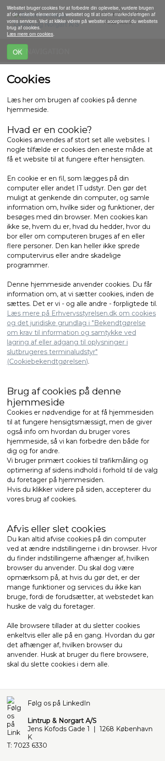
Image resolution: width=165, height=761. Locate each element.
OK (17, 51)
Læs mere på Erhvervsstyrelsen (57, 313)
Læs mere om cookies (30, 34)
